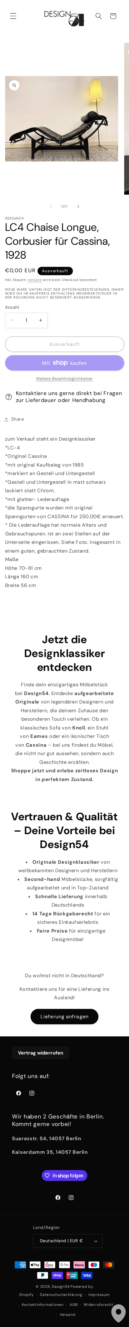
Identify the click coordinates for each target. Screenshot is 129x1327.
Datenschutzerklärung (61, 1294)
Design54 (60, 1286)
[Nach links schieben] (50, 206)
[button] (13, 16)
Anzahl (12, 307)
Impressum (99, 1294)
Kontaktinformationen (43, 1304)
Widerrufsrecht (98, 1304)
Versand (35, 280)
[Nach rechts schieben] (78, 206)
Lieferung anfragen (64, 1016)
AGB (73, 1304)
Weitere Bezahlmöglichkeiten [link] (64, 378)
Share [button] (17, 419)
